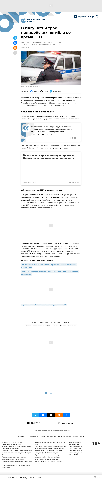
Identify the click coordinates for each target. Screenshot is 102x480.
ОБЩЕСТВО (46, 430)
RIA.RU (75, 436)
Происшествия (43, 322)
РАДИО (42, 436)
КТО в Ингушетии (55, 322)
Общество (63, 325)
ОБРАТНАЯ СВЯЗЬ (64, 436)
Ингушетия (66, 322)
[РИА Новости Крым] (33, 20)
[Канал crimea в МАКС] (66, 415)
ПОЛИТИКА (36, 430)
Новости (55, 325)
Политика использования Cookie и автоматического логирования (14, 458)
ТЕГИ (82, 436)
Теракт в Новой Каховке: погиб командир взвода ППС (44, 305)
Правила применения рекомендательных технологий (16, 466)
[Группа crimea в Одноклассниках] (59, 415)
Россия (34, 322)
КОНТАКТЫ (51, 436)
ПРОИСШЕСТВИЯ (57, 430)
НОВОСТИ (22, 436)
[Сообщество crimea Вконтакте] (43, 415)
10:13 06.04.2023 (26, 47)
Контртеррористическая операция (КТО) (38, 325)
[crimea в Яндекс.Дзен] (51, 415)
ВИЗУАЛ (67, 430)
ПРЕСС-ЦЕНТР (33, 436)
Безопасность (72, 325)
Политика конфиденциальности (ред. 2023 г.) (17, 462)
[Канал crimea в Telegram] (35, 415)
